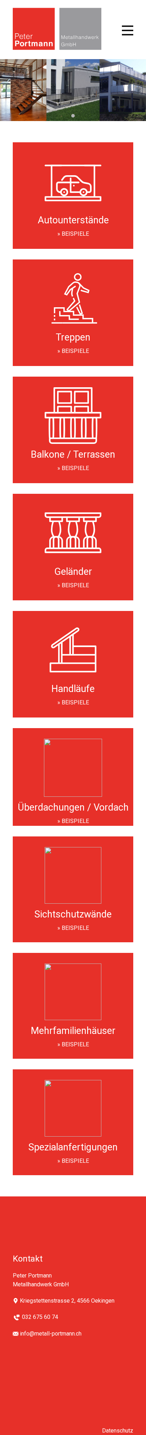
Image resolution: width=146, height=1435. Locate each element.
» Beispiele (73, 233)
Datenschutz (117, 1430)
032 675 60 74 (40, 1317)
